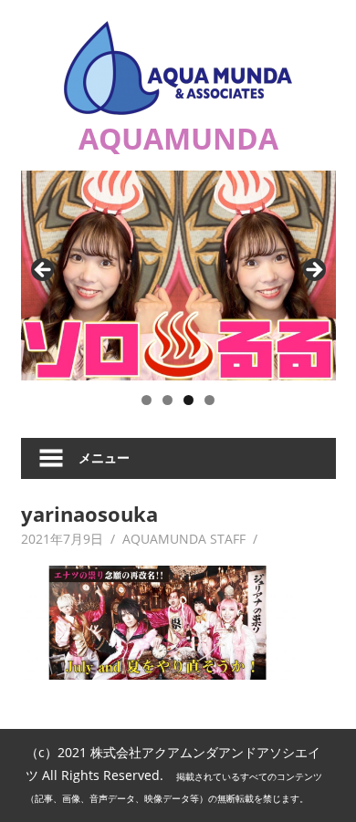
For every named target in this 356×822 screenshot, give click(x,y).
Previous (44, 271)
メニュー (104, 457)
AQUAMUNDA (178, 138)
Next (313, 271)
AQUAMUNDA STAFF (184, 538)
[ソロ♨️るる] (178, 275)
